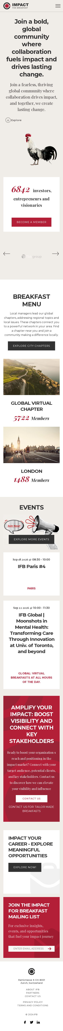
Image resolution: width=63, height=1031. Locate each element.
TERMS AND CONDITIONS (32, 1005)
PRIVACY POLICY (33, 1002)
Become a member (31, 222)
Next (56, 255)
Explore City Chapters (31, 345)
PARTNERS (32, 992)
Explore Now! (24, 867)
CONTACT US (33, 996)
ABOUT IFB (32, 989)
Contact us (32, 798)
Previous (7, 255)
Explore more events (31, 539)
